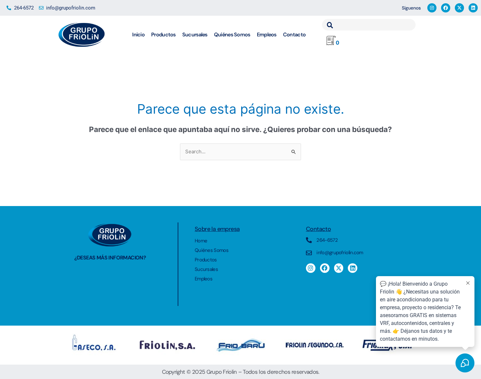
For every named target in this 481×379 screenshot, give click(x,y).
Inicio (138, 34)
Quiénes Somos (232, 34)
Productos (163, 34)
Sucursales (194, 34)
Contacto (294, 34)
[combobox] (369, 24)
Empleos (266, 34)
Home (201, 240)
